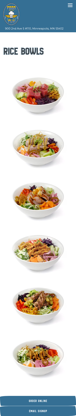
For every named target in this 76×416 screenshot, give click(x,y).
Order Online (52, 401)
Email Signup (38, 411)
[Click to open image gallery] (38, 95)
